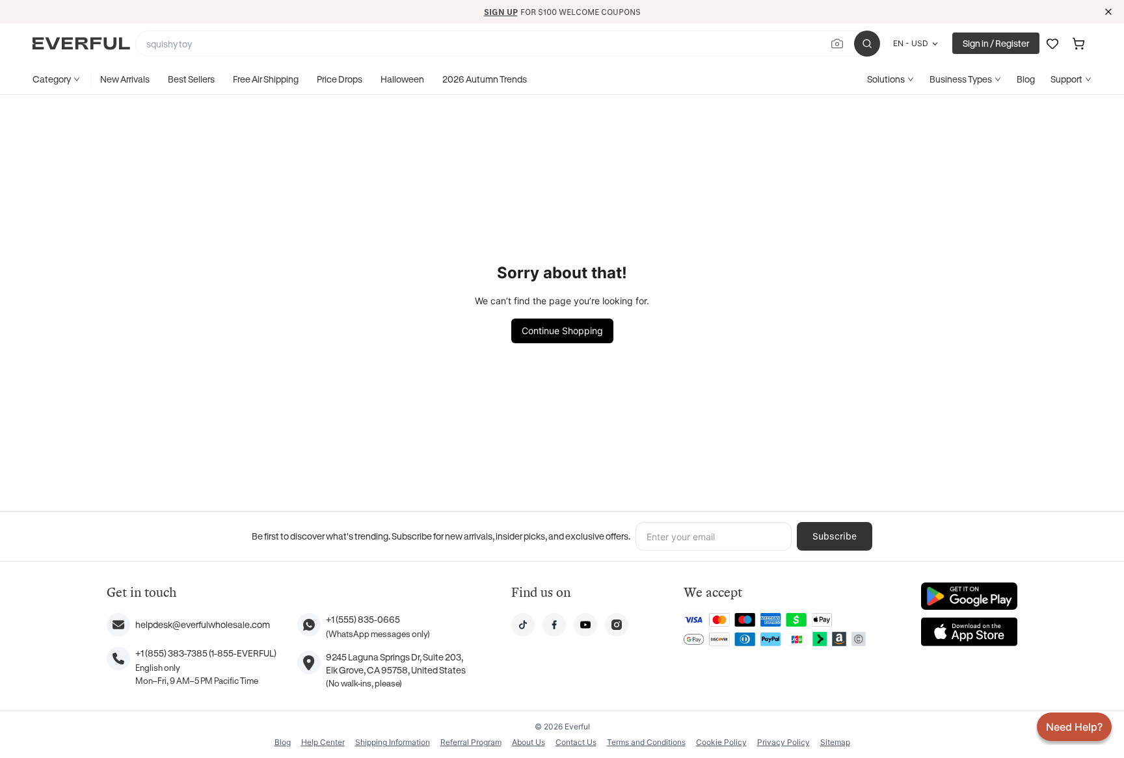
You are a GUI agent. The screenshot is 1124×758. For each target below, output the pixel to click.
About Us (528, 742)
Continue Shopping (562, 330)
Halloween (402, 79)
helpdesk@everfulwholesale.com (202, 624)
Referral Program (471, 742)
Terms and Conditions (646, 742)
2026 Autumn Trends (484, 79)
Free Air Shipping (266, 79)
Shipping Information (392, 742)
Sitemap (835, 742)
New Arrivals (125, 79)
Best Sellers (191, 79)
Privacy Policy (783, 742)
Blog (1026, 79)
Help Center (323, 742)
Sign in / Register (996, 43)
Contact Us (575, 742)
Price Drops (339, 79)
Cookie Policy (721, 742)
